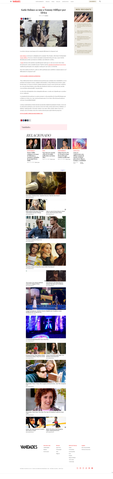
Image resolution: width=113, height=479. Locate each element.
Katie (22, 62)
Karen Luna (37, 162)
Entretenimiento (40, 1)
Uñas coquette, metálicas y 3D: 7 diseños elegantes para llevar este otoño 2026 (84, 32)
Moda (53, 1)
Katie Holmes (23, 56)
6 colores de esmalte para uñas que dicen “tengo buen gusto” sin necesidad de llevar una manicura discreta (84, 25)
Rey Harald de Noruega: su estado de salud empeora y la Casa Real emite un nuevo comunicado (84, 51)
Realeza (48, 1)
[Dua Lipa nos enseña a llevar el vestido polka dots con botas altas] (49, 143)
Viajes (72, 1)
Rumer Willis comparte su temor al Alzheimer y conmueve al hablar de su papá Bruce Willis (33, 156)
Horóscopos (65, 1)
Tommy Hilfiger (24, 57)
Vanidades (46, 15)
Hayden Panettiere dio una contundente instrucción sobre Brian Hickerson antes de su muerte (84, 38)
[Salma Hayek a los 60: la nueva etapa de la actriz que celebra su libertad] (64, 143)
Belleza (58, 1)
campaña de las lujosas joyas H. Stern (57, 64)
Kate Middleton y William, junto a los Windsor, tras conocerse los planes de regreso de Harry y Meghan (84, 45)
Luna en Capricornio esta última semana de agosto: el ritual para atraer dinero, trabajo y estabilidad (79, 156)
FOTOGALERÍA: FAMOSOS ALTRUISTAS (30, 76)
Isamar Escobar (82, 163)
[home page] (16, 1)
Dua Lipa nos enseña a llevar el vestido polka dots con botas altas (48, 155)
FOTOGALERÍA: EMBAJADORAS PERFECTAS (31, 113)
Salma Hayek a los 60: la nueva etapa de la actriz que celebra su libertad (63, 155)
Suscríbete (93, 1)
